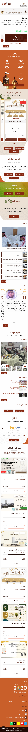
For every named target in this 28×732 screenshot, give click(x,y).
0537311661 (21, 710)
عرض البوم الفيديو (8, 411)
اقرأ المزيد (4, 281)
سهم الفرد (19, 129)
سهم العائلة (15, 132)
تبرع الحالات (8, 194)
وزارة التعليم (14, 440)
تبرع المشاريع (19, 194)
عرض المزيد (6, 46)
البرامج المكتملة (14, 178)
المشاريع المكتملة (14, 152)
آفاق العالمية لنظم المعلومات (11, 730)
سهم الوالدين (12, 129)
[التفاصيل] (5, 490)
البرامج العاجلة (9, 174)
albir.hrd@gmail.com (19, 714)
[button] (3, 11)
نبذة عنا (19, 85)
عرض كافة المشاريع (19, 148)
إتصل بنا (8, 85)
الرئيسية (23, 701)
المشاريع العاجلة (8, 148)
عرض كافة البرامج (19, 174)
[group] (14, 354)
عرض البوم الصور (19, 411)
